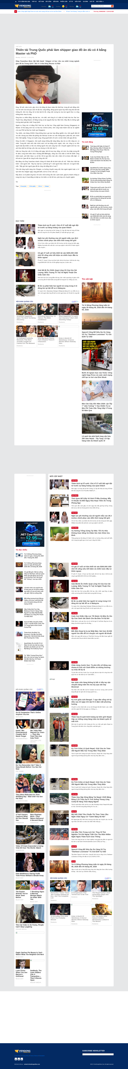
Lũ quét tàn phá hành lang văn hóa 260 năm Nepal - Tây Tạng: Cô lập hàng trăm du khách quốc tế (96, 438)
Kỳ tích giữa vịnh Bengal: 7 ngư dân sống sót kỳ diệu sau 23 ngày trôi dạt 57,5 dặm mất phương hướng (91, 702)
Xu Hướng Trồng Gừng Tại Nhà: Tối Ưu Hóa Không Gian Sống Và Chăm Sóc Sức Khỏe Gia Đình (101, 180)
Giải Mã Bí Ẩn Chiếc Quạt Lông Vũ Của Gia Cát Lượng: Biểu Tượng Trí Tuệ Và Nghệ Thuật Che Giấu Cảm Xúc (57, 272)
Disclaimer (42, 1055)
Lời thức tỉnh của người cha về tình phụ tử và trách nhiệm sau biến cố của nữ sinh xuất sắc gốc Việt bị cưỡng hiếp (80, 11)
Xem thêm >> (100, 1)
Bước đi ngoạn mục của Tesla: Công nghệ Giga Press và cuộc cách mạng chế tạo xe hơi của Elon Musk (97, 375)
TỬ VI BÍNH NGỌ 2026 (24, 1)
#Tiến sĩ (40, 186)
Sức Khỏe (75, 495)
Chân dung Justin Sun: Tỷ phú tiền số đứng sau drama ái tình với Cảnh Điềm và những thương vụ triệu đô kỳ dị (91, 667)
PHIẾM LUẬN (63, 1)
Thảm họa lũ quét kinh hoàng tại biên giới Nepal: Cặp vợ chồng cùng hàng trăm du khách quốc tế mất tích (91, 719)
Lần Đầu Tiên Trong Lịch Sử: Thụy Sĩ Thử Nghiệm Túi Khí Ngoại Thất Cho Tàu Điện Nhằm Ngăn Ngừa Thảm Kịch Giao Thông (91, 834)
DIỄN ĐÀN (56, 1)
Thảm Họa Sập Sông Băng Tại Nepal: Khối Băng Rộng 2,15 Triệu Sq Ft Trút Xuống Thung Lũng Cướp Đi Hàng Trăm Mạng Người (91, 799)
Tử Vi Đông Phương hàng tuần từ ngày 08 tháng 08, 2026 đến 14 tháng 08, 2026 (33, 564)
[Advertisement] (64, 29)
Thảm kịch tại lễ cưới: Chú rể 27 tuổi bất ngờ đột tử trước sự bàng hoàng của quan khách (100, 189)
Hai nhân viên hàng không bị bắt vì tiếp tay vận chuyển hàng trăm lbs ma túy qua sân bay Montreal (90, 684)
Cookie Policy (17, 1055)
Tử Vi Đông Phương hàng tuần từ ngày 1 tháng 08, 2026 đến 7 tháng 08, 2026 (34, 555)
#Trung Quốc (23, 186)
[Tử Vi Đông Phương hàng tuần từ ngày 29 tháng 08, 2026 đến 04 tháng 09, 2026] (97, 292)
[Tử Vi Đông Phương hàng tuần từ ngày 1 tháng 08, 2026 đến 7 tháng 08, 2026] (19, 555)
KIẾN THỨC (78, 1)
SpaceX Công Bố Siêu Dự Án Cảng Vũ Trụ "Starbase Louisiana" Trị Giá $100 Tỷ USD (96, 334)
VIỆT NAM (41, 1)
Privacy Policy (25, 1055)
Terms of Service (34, 1055)
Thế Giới (19, 46)
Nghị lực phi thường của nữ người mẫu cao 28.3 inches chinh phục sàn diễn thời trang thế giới (101, 207)
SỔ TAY (71, 1)
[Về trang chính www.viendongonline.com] (15, 1)
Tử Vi (73, 861)
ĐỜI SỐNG (48, 1)
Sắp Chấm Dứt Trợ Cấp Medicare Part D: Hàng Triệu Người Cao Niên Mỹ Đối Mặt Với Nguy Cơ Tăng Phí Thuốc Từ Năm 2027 (34, 613)
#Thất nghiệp (32, 186)
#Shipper (47, 186)
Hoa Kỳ (74, 811)
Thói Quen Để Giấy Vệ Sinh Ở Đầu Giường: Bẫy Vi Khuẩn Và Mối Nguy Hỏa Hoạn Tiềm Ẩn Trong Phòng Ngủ (91, 500)
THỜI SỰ (34, 1)
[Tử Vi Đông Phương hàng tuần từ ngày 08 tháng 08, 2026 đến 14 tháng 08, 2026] (19, 564)
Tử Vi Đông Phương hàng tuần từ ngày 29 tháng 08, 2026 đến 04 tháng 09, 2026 (97, 307)
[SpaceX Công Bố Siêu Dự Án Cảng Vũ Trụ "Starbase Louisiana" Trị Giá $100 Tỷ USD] (97, 321)
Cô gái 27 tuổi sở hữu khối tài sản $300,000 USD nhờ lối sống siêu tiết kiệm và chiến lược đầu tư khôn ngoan (58, 255)
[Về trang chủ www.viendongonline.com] (22, 6)
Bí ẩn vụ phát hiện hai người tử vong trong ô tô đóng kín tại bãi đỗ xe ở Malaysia (100, 198)
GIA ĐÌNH (85, 1)
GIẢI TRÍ (92, 1)
